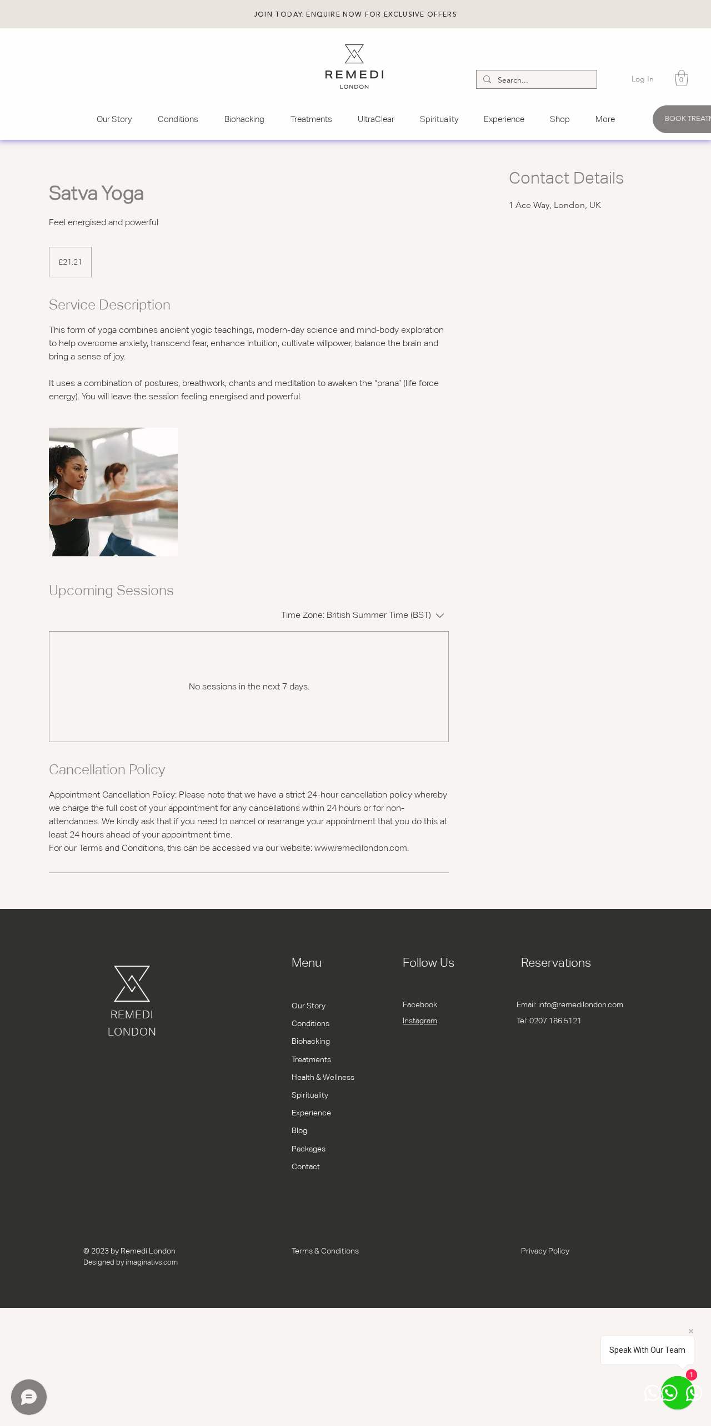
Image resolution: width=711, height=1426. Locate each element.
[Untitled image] (113, 492)
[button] (355, 14)
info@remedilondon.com (580, 1004)
